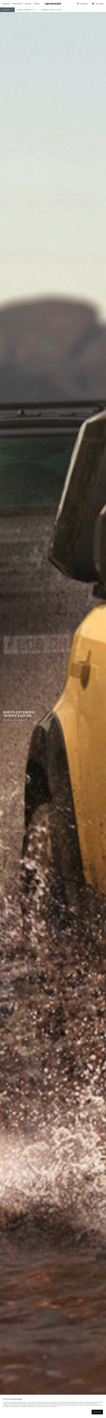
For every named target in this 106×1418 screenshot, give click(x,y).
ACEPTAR (97, 1412)
